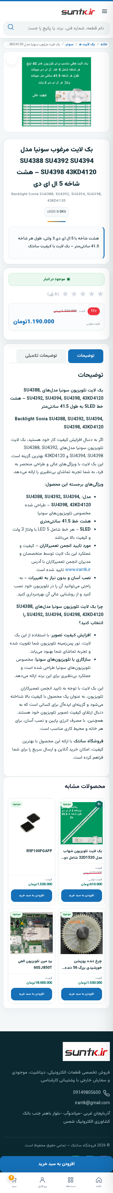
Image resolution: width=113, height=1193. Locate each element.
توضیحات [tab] (85, 355)
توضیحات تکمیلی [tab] (41, 355)
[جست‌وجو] (10, 28)
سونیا (69, 44)
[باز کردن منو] (104, 11)
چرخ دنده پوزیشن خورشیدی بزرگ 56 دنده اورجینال (83, 967)
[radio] (65, 294)
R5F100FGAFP (39, 851)
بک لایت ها (86, 44)
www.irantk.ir (78, 570)
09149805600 (87, 1092)
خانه (103, 44)
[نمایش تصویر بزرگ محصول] (56, 91)
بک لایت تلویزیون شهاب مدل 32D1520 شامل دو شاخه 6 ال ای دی (82, 857)
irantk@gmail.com (92, 1103)
